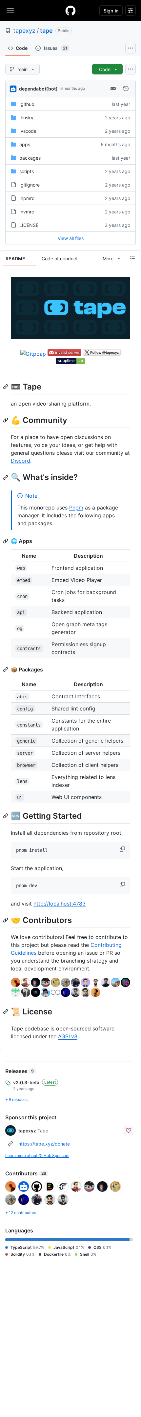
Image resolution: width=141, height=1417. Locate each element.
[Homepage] (70, 10)
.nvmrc (26, 211)
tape (46, 30)
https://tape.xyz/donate (44, 1144)
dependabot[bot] (38, 88)
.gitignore (29, 185)
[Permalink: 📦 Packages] (6, 669)
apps (24, 144)
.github (26, 104)
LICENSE (28, 225)
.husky (26, 117)
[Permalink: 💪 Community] (6, 420)
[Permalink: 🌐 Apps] (6, 541)
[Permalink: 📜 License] (6, 1011)
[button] (123, 849)
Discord (20, 460)
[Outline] (132, 258)
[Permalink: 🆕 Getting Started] (6, 815)
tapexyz (24, 30)
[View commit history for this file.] (125, 88)
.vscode (27, 131)
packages (30, 158)
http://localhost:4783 (59, 903)
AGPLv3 (67, 1036)
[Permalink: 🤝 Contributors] (6, 920)
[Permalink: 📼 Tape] (6, 386)
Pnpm (76, 507)
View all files (71, 238)
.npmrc (26, 198)
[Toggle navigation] (10, 10)
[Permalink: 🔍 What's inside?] (6, 477)
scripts (26, 171)
